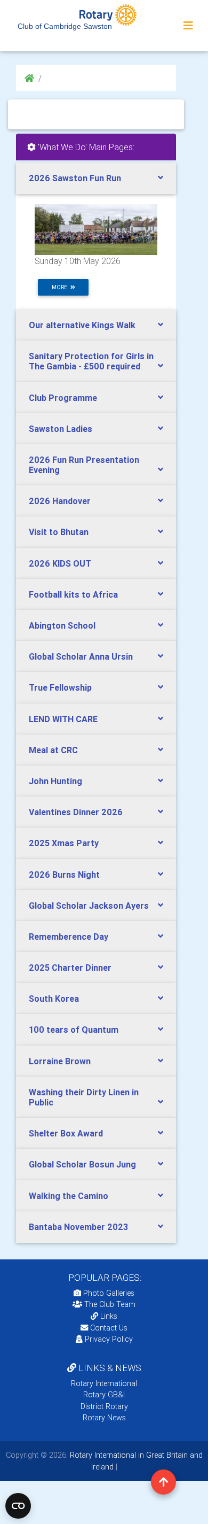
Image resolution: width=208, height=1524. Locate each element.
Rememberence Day (68, 936)
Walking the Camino (68, 1195)
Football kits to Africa (73, 594)
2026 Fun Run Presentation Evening (84, 464)
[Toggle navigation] (188, 25)
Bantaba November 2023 (78, 1226)
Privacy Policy (109, 1339)
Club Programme (63, 397)
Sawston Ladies (60, 428)
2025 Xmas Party (64, 843)
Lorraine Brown (60, 1061)
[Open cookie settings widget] (18, 1506)
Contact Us (107, 1328)
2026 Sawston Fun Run (75, 178)
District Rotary (104, 1406)
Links (108, 1316)
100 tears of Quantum (73, 1029)
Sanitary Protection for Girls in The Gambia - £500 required (91, 361)
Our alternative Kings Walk (82, 325)
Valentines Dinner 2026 (76, 812)
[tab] (96, 178)
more (61, 287)
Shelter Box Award (66, 1133)
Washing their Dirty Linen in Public (84, 1097)
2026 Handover (60, 501)
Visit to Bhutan (59, 532)
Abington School (62, 625)
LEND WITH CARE (63, 719)
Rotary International (104, 1383)
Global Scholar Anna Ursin (81, 656)
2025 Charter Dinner (70, 967)
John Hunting (55, 781)
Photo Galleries (107, 1293)
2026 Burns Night (64, 874)
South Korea (54, 998)
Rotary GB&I (104, 1394)
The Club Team (109, 1304)
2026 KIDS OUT (60, 563)
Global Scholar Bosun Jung (82, 1164)
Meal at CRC (53, 750)
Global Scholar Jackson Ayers (89, 905)
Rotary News (104, 1417)
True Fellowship (60, 687)
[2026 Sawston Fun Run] (96, 229)
